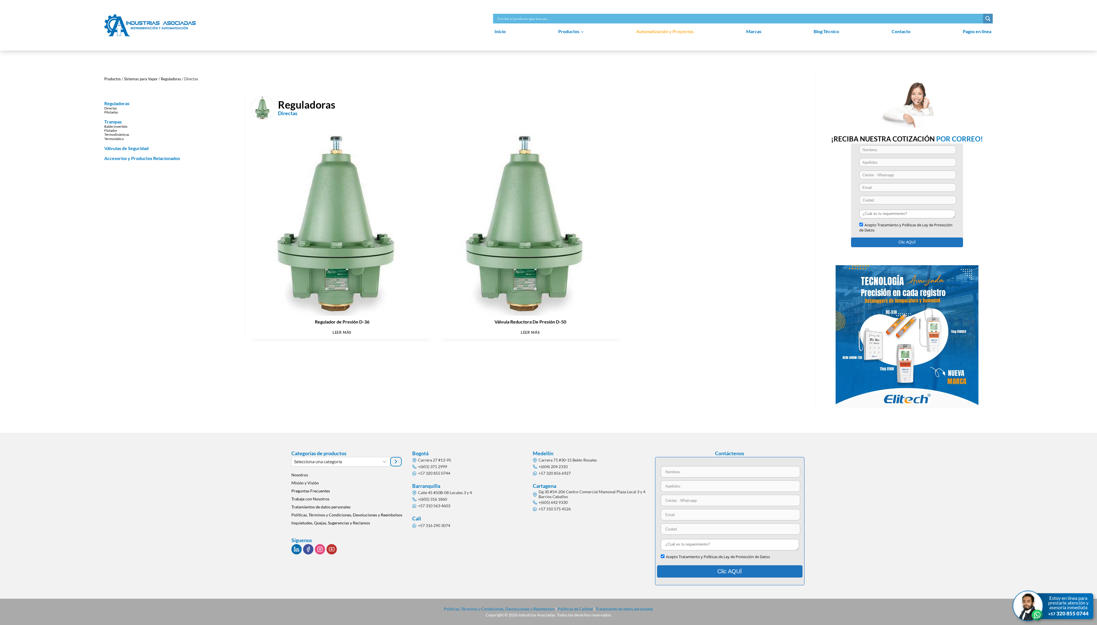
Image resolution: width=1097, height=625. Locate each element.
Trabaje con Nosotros (310, 498)
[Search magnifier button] (988, 18)
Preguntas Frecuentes (310, 490)
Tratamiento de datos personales (624, 608)
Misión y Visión (305, 482)
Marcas (753, 31)
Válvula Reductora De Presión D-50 (530, 321)
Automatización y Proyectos (665, 31)
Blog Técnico (826, 31)
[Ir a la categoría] (396, 461)
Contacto (901, 31)
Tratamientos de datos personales (321, 506)
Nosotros (299, 474)
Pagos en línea (977, 31)
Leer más (342, 332)
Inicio (500, 31)
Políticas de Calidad (575, 608)
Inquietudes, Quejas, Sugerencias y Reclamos (330, 522)
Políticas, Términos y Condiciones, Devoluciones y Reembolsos (346, 514)
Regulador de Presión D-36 (342, 321)
